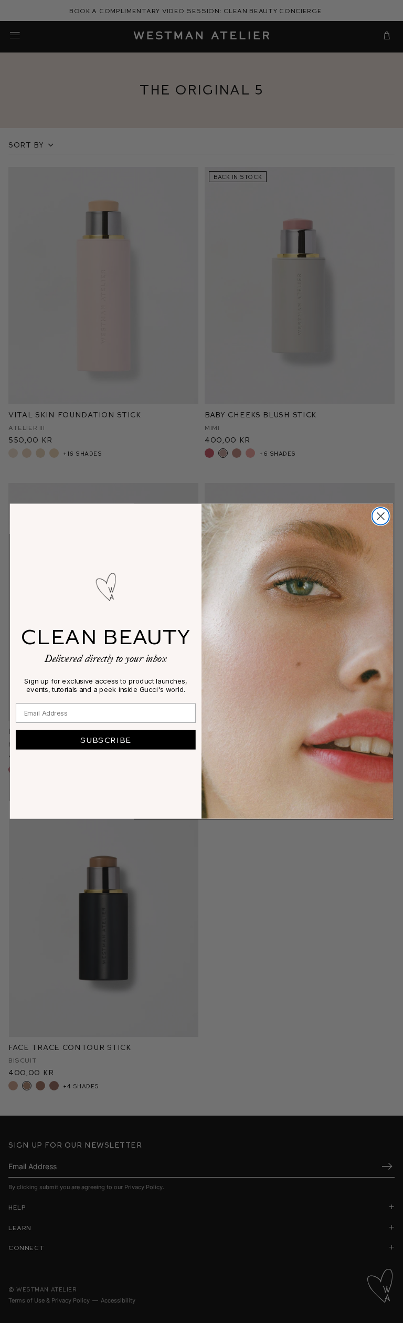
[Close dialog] (380, 516)
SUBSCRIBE (105, 739)
